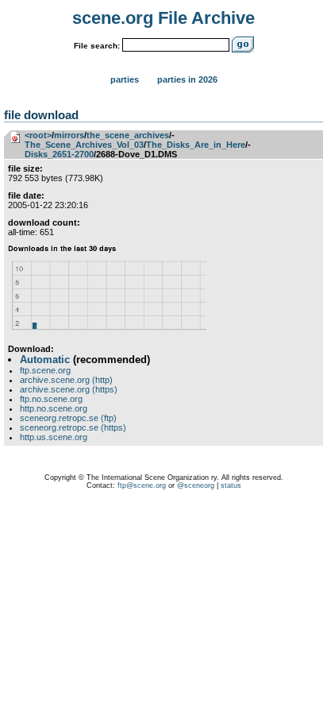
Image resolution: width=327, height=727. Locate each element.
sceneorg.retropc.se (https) (73, 427)
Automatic (45, 359)
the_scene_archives (128, 135)
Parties (124, 79)
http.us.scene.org (53, 437)
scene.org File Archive (163, 18)
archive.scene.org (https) (68, 389)
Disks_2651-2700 (59, 154)
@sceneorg (195, 485)
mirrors (69, 135)
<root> (38, 135)
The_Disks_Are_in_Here (195, 144)
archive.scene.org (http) (66, 380)
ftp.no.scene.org (51, 399)
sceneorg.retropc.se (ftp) (68, 418)
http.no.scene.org (53, 408)
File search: (97, 45)
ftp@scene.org (141, 485)
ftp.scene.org (45, 370)
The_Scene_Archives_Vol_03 (84, 144)
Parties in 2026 (187, 79)
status (231, 485)
